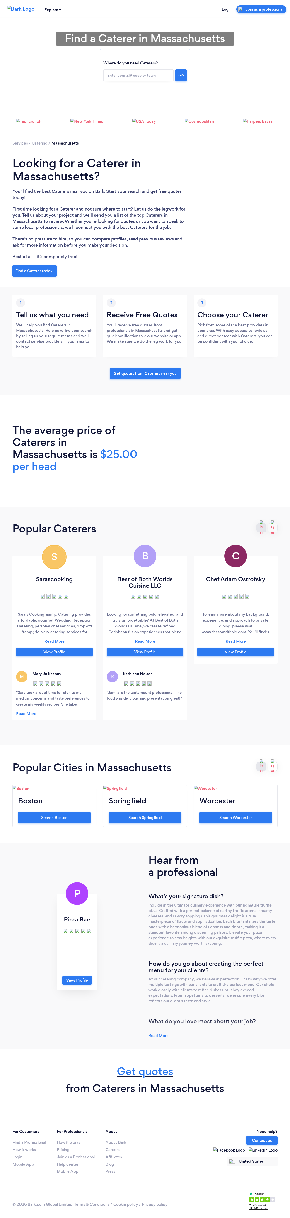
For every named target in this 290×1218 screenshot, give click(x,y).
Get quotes (145, 1071)
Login (17, 1157)
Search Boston (54, 817)
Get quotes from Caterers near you (145, 373)
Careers (113, 1149)
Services (20, 143)
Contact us (262, 1140)
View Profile (54, 652)
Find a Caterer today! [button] (34, 271)
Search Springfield (145, 817)
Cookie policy (125, 1204)
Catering (40, 143)
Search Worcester (235, 817)
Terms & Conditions (91, 1204)
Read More (158, 1035)
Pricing (63, 1149)
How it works (24, 1149)
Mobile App (23, 1164)
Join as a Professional (76, 1157)
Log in (227, 9)
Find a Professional (29, 1142)
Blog (110, 1164)
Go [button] (181, 75)
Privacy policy (154, 1204)
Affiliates (114, 1157)
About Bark (116, 1142)
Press (110, 1171)
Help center (67, 1164)
